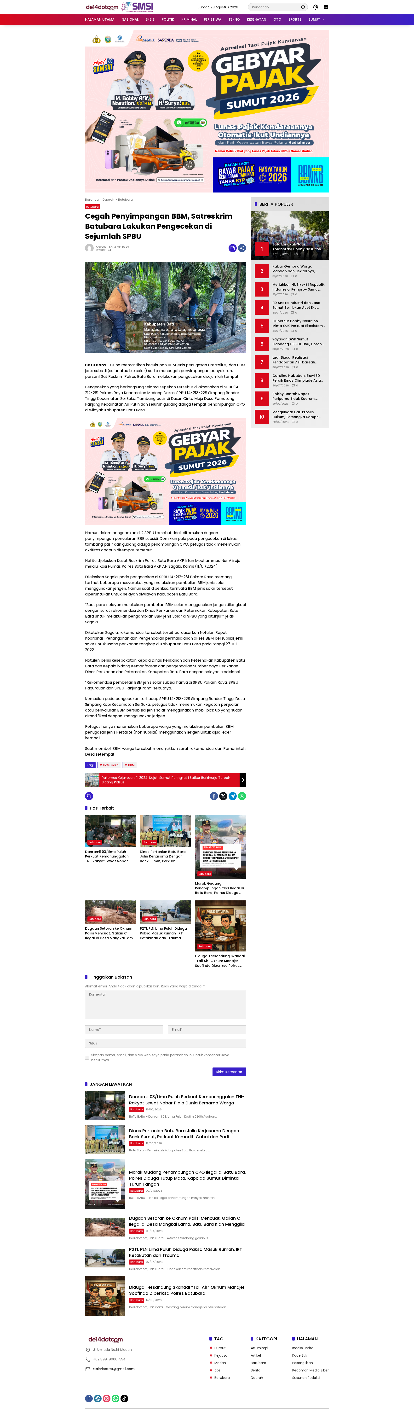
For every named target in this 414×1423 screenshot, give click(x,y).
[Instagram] (106, 1398)
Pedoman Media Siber (310, 1370)
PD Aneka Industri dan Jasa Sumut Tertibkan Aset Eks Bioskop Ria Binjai (296, 305)
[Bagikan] (242, 248)
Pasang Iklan (302, 1362)
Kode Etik (299, 1355)
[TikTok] (124, 1398)
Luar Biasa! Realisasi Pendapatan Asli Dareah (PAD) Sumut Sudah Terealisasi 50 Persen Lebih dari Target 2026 (295, 360)
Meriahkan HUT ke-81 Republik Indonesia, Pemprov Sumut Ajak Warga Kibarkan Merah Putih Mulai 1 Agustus (298, 287)
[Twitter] (223, 796)
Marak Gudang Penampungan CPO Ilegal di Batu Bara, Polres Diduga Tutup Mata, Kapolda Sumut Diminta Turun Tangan (219, 888)
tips (217, 1370)
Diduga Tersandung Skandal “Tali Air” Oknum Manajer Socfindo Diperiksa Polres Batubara (220, 961)
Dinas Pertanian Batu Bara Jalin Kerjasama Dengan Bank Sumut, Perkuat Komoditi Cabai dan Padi (163, 857)
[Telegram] (233, 796)
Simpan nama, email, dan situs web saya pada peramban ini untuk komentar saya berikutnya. (160, 1057)
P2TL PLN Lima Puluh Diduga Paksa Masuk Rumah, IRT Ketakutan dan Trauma (163, 933)
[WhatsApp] (242, 796)
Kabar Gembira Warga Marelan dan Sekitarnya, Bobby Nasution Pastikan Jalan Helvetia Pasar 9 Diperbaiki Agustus (294, 269)
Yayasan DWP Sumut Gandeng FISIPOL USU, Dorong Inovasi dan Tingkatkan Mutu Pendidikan (298, 341)
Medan (220, 1362)
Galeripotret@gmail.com (114, 1368)
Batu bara (111, 765)
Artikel (256, 1355)
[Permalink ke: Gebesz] (90, 248)
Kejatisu (220, 1355)
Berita (255, 1370)
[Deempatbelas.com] (127, 7)
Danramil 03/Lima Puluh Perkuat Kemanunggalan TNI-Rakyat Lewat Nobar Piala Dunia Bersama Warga (109, 857)
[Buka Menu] (326, 7)
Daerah (257, 1377)
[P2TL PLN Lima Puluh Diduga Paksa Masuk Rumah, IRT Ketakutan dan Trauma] (165, 912)
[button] (303, 7)
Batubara (92, 207)
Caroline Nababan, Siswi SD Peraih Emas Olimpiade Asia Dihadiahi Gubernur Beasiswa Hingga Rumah (298, 378)
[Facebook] (214, 796)
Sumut (220, 1348)
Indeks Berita (302, 1348)
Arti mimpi (259, 1348)
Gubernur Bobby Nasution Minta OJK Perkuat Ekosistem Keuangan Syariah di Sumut (297, 323)
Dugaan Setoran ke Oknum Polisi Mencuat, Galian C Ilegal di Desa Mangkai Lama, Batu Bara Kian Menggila (110, 933)
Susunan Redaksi (306, 1377)
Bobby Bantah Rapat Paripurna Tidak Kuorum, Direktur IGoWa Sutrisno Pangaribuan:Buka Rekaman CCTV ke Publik (297, 396)
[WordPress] (98, 1398)
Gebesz (101, 247)
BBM (131, 765)
